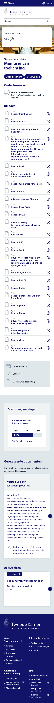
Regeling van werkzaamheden (25, 580)
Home (6, 33)
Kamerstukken (17, 33)
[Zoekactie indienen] (47, 20)
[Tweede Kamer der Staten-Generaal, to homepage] (18, 11)
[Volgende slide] (50, 516)
